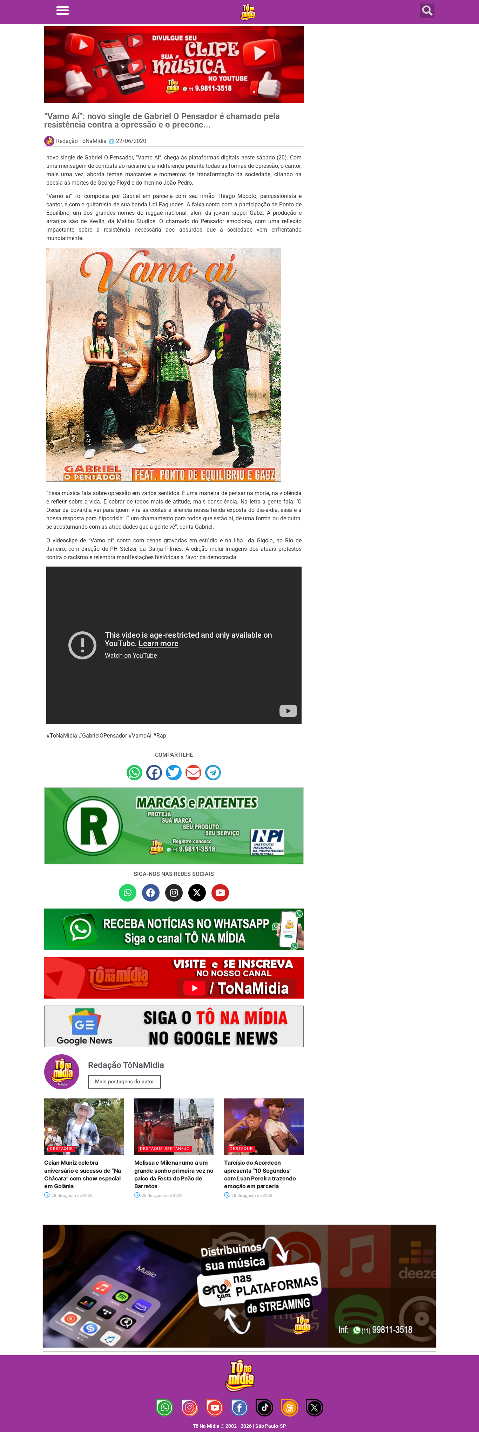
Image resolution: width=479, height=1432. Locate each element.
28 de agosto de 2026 (71, 1195)
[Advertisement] (374, 82)
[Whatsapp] (127, 893)
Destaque (61, 1148)
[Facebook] (151, 893)
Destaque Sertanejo (165, 1148)
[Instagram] (174, 893)
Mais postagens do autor (124, 1081)
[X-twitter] (197, 893)
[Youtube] (220, 893)
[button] (62, 10)
